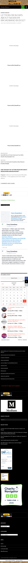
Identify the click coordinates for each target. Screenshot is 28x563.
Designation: (3, 462)
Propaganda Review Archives (7, 378)
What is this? (9, 456)
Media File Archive (5, 376)
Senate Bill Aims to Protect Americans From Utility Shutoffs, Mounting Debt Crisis (12, 155)
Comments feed (4, 548)
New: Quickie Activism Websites (8, 355)
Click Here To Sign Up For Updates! (10, 385)
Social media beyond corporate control (9, 440)
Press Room (3, 370)
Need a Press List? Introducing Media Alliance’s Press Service (13, 352)
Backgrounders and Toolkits (8, 373)
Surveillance (4, 365)
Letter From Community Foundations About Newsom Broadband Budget (12, 162)
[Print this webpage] (26, 284)
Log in (2, 543)
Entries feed (3, 546)
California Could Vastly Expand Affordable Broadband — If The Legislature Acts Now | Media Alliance (14, 176)
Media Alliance (5, 7)
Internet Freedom (5, 12)
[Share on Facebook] (26, 278)
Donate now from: (4, 459)
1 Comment (18, 23)
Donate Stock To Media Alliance (8, 200)
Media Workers (4, 368)
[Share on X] (26, 281)
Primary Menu (26, 7)
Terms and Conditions (10, 560)
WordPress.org (4, 551)
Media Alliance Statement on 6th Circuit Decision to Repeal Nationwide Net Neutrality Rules (14, 433)
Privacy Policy (19, 560)
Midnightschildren (11, 23)
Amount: (2, 466)
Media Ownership (5, 360)
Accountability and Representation (9, 363)
